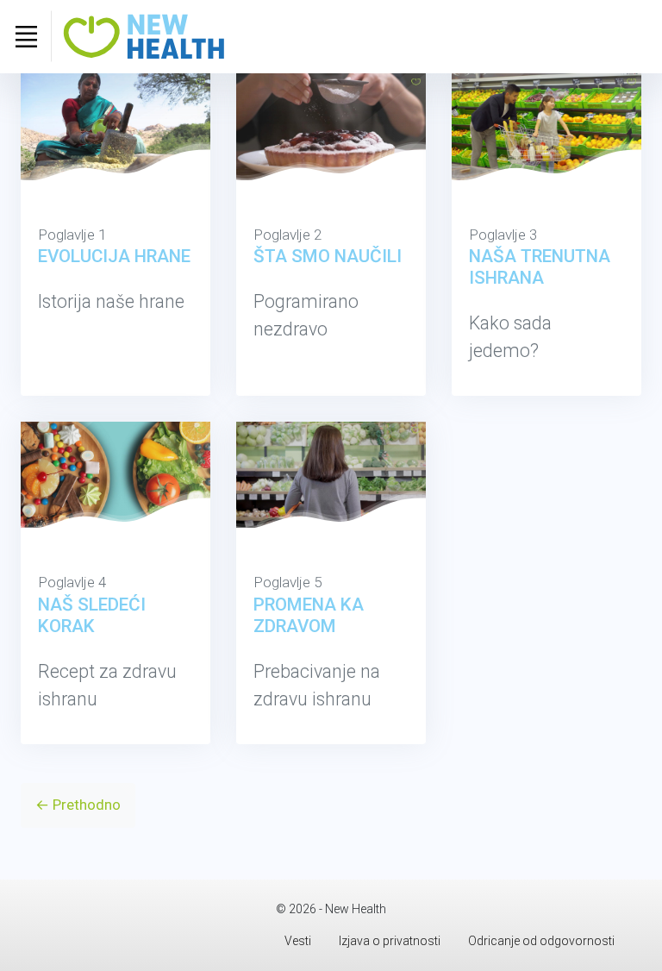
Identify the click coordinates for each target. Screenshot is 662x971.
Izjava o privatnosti (389, 941)
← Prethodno (78, 804)
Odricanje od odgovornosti (541, 941)
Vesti (297, 941)
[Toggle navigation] (26, 36)
